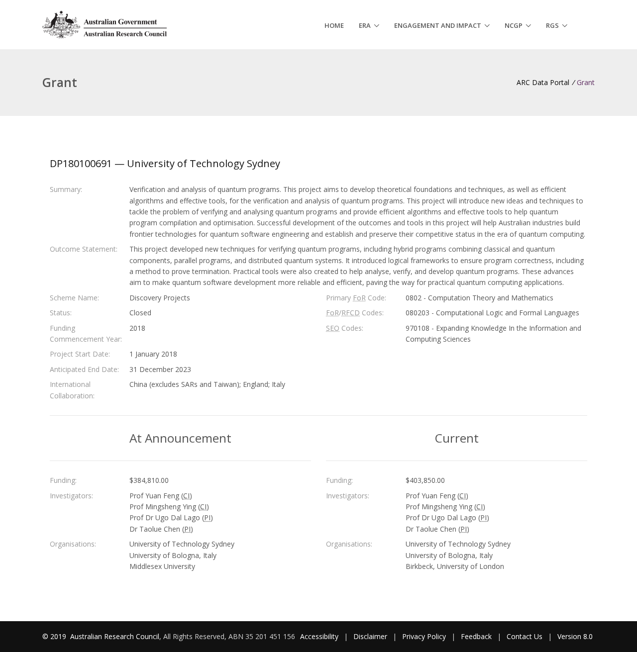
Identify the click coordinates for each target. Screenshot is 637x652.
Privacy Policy (424, 636)
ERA (365, 25)
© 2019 (55, 636)
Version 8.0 (575, 636)
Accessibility (319, 636)
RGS (552, 25)
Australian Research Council (114, 636)
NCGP (514, 25)
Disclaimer (370, 636)
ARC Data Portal (543, 82)
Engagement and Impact (437, 25)
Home (334, 25)
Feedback (476, 636)
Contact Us (524, 636)
